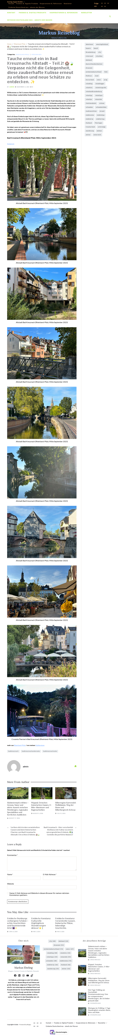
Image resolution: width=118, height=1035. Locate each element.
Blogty (29, 1024)
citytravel (89, 56)
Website (10, 884)
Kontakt (11, 4)
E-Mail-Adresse (49, 874)
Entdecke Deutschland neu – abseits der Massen (27, 7)
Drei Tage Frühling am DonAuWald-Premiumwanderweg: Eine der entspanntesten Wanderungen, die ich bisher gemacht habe (99, 995)
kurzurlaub (90, 80)
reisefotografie (100, 87)
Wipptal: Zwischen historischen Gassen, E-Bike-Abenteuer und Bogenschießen (41, 806)
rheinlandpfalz (91, 103)
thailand (89, 123)
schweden (89, 107)
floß (105, 72)
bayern (88, 48)
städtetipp (101, 115)
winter (88, 135)
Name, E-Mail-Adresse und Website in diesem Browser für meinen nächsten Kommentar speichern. (39, 894)
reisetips (89, 99)
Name (10, 874)
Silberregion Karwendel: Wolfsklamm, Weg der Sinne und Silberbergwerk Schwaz (98, 980)
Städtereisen (36, 54)
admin (11, 87)
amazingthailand (102, 44)
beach (96, 48)
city (99, 52)
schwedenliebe (101, 107)
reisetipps (98, 95)
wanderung (90, 131)
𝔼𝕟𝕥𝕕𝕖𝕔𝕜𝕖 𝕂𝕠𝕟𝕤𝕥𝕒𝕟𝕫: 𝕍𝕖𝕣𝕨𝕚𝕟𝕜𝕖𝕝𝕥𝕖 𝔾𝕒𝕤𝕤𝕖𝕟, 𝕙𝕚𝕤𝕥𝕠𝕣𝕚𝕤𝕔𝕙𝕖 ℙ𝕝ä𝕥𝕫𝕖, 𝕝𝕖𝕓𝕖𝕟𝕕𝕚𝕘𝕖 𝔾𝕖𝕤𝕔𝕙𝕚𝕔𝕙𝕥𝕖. (65, 923)
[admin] (14, 767)
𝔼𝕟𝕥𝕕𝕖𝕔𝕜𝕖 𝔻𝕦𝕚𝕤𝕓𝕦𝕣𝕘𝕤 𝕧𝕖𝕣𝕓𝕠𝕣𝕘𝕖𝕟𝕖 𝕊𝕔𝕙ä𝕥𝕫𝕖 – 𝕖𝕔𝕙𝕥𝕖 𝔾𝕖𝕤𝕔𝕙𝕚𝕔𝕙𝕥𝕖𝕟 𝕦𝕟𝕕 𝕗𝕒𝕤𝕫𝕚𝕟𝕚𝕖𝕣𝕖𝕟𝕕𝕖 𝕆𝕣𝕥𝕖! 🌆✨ (17, 923)
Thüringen (98, 123)
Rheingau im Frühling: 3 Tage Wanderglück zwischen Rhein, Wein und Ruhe (99, 1010)
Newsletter (68, 4)
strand (102, 111)
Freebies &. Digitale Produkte (27, 4)
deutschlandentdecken (94, 64)
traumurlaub (90, 127)
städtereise (90, 115)
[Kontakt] (102, 3)
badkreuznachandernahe (31, 751)
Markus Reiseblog (59, 32)
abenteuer (89, 44)
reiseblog (89, 83)
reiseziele (98, 99)
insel (96, 76)
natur (99, 80)
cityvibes (99, 56)
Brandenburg (90, 52)
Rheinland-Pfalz (22, 54)
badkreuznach (13, 751)
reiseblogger (99, 83)
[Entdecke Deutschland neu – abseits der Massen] (105, 6)
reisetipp (89, 95)
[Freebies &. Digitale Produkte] (105, 3)
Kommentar (12, 855)
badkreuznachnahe (50, 751)
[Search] (110, 16)
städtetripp (100, 119)
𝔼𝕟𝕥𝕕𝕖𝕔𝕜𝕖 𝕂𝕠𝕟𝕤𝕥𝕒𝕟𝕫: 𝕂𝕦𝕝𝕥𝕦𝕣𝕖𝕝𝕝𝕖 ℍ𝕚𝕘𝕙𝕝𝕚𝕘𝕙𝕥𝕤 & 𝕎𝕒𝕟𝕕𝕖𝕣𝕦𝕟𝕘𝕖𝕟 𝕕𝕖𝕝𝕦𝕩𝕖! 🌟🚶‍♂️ (41, 923)
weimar (99, 131)
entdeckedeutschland (93, 72)
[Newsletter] (102, 6)
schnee (101, 103)
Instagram (10, 144)
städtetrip (89, 119)
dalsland (89, 60)
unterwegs (101, 127)
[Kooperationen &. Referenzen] (108, 3)
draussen (89, 68)
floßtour (89, 76)
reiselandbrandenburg (94, 91)
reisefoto (89, 87)
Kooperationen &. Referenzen (51, 4)
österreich (97, 135)
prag (105, 80)
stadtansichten (91, 111)
